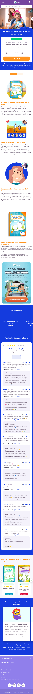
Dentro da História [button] (6, 658)
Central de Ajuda (5, 672)
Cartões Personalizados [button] (8, 662)
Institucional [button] (4, 666)
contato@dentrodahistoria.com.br (10, 679)
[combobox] (16, 6)
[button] (1, 580)
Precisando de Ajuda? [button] (7, 670)
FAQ (2, 675)
